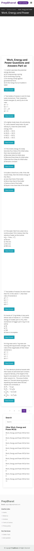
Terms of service (8, 522)
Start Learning (23, 3)
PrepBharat (8, 3)
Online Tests (6, 534)
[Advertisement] (17, 35)
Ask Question (7, 538)
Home (3, 9)
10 (24, 411)
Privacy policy (7, 526)
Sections (5, 519)
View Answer (9, 90)
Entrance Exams (11, 9)
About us (5, 515)
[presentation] (15, 100)
